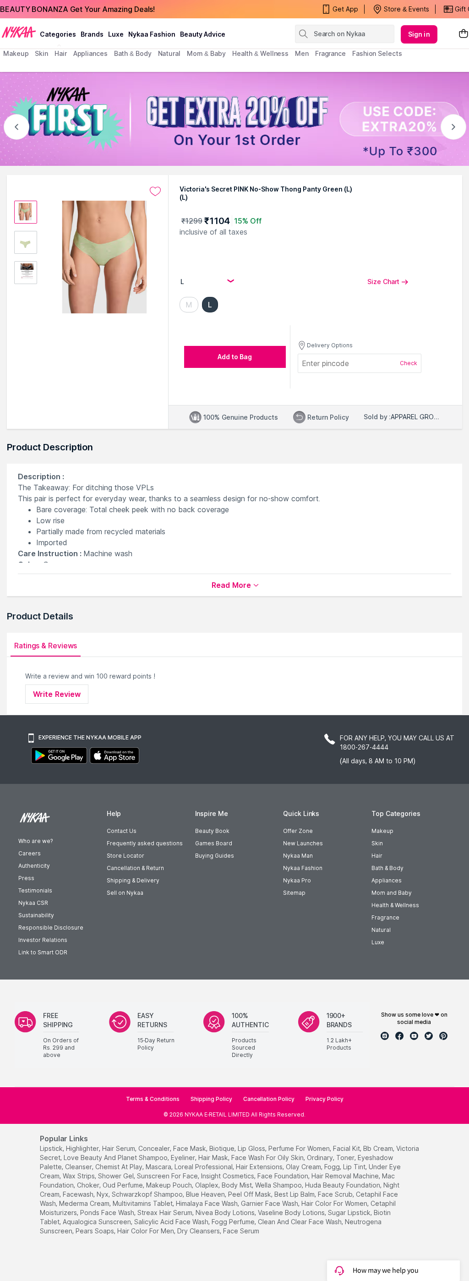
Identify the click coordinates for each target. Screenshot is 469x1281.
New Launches (303, 843)
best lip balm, (295, 1194)
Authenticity (34, 865)
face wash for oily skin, (268, 1157)
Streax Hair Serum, (165, 1212)
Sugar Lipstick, (350, 1212)
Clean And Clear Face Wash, (300, 1222)
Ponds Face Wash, (108, 1212)
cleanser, (79, 1167)
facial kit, (347, 1148)
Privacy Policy (324, 1098)
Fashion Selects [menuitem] (377, 53)
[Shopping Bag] (463, 34)
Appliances (386, 880)
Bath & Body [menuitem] (133, 53)
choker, (89, 1185)
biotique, (222, 1148)
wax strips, (79, 1176)
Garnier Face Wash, (270, 1203)
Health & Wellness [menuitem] (260, 53)
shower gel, (116, 1176)
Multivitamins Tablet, (143, 1203)
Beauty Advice (202, 34)
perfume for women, (299, 1148)
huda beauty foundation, (343, 1185)
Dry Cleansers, (199, 1231)
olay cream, (304, 1167)
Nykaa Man (298, 855)
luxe (116, 34)
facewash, (79, 1194)
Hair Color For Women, (335, 1203)
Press (26, 878)
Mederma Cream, (85, 1203)
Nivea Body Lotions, (226, 1212)
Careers (29, 853)
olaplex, (207, 1185)
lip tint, (355, 1167)
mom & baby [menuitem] (206, 53)
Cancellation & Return (135, 868)
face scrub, (336, 1194)
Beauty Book (212, 830)
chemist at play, (119, 1167)
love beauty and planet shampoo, (116, 1157)
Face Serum (241, 1231)
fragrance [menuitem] (330, 53)
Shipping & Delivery (133, 880)
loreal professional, (204, 1167)
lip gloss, (252, 1148)
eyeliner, (183, 1157)
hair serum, (119, 1148)
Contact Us (121, 830)
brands (92, 34)
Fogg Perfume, (234, 1222)
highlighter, (83, 1148)
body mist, (237, 1185)
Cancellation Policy (268, 1098)
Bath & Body (387, 868)
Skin (377, 843)
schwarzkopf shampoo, (148, 1194)
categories (58, 34)
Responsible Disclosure (50, 927)
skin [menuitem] (41, 53)
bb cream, (378, 1148)
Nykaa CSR (33, 902)
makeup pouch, (169, 1185)
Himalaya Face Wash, (207, 1203)
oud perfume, (123, 1185)
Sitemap (294, 892)
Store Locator (125, 855)
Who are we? (35, 841)
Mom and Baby (391, 892)
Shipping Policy (211, 1098)
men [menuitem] (302, 53)
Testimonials (35, 890)
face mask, (190, 1148)
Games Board (213, 843)
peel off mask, (250, 1194)
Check (408, 363)
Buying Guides (214, 855)
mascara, (159, 1167)
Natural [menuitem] (169, 53)
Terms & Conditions (153, 1098)
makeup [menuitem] (15, 53)
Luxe (377, 942)
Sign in (419, 34)
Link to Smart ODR (42, 952)
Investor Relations (42, 939)
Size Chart (383, 281)
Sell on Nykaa (125, 892)
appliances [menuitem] (90, 53)
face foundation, (283, 1176)
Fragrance (385, 917)
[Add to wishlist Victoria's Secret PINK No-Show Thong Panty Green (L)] (155, 191)
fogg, (332, 1167)
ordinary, (320, 1157)
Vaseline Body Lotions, (292, 1212)
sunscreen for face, (168, 1176)
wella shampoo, (279, 1185)
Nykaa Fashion (151, 34)
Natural (381, 929)
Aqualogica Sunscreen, (97, 1222)
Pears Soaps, (95, 1231)
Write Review (57, 694)
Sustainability (36, 915)
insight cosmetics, (228, 1176)
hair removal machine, (345, 1176)
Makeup (382, 830)
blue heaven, (206, 1194)
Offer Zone (298, 830)
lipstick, (52, 1148)
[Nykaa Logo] (19, 31)
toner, (346, 1157)
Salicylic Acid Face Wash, (172, 1222)
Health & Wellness (395, 905)
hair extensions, (260, 1167)
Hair (376, 855)
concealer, (154, 1148)
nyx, (103, 1194)
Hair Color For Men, (146, 1231)
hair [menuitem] (61, 53)
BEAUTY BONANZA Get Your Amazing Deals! (77, 9)
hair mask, (213, 1157)
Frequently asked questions (145, 843)
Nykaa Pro (297, 880)
